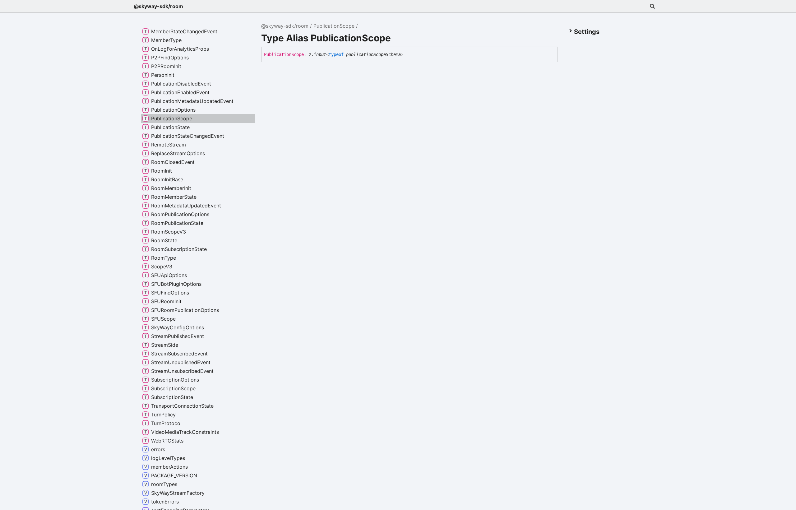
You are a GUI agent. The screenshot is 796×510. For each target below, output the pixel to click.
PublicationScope (333, 26)
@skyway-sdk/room (158, 6)
